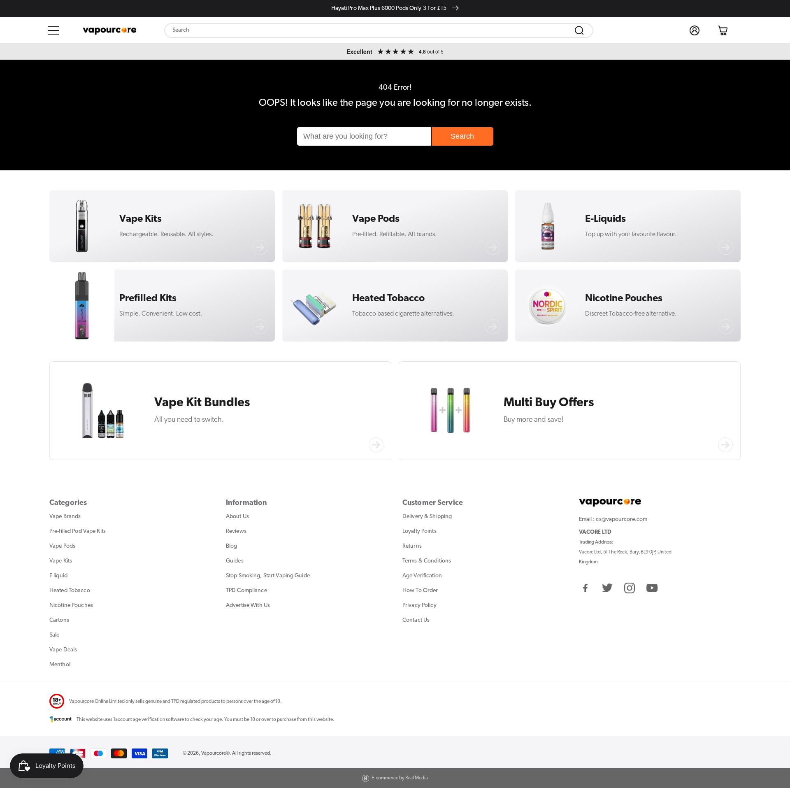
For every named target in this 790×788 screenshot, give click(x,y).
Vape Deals (63, 650)
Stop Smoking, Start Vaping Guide (268, 576)
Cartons (59, 620)
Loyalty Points (419, 531)
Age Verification (422, 576)
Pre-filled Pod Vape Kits (77, 531)
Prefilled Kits (148, 299)
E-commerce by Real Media (400, 778)
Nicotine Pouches (623, 299)
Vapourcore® (215, 753)
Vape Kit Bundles (202, 403)
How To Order (420, 591)
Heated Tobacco (388, 299)
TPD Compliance (246, 591)
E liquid (58, 576)
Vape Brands (65, 517)
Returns (412, 546)
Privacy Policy (419, 605)
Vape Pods (376, 219)
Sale (54, 635)
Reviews (236, 531)
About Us (237, 517)
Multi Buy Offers (549, 403)
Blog (231, 546)
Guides (235, 561)
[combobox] (378, 30)
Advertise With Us (248, 605)
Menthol (59, 665)
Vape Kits (140, 219)
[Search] (579, 30)
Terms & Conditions (426, 561)
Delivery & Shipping (427, 517)
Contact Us (416, 620)
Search (462, 136)
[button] (53, 30)
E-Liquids (605, 219)
